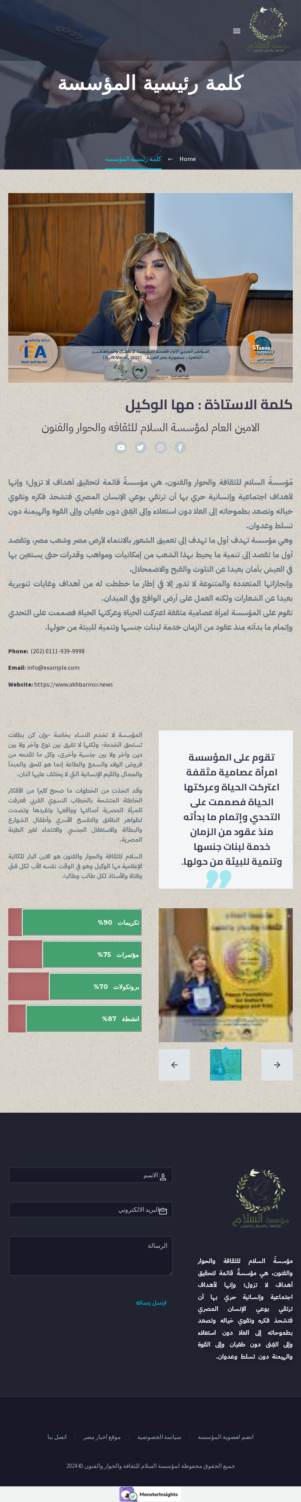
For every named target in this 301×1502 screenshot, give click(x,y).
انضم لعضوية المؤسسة (226, 1437)
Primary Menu (237, 31)
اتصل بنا (57, 1437)
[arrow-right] (277, 1065)
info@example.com (53, 667)
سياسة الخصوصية (159, 1437)
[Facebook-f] (180, 447)
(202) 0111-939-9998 (58, 651)
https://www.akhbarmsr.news (73, 684)
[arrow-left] (174, 1065)
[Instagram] (160, 447)
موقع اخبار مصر (102, 1437)
